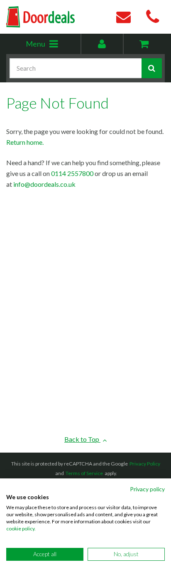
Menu (53, 46)
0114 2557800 (72, 173)
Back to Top (82, 439)
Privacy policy (147, 489)
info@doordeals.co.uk (44, 184)
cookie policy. (21, 528)
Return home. (25, 142)
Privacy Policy (144, 464)
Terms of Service (84, 473)
